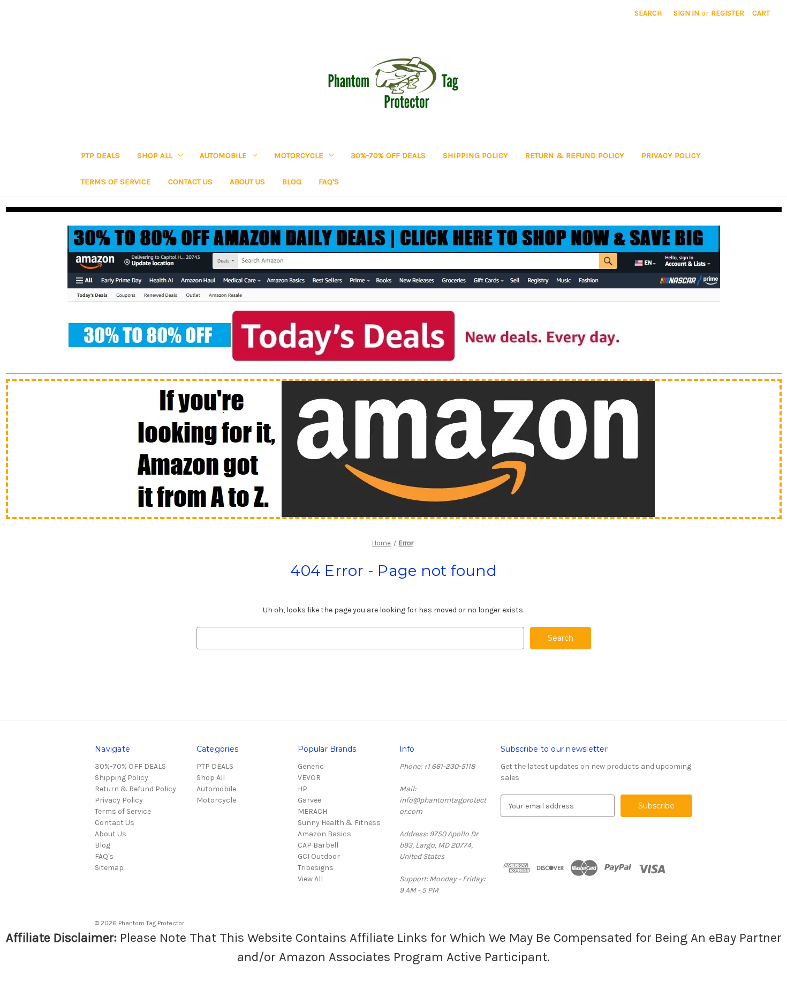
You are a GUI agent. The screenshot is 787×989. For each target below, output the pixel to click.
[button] (394, 294)
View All (310, 878)
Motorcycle (298, 155)
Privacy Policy (671, 155)
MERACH (312, 811)
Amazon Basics (324, 833)
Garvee (309, 800)
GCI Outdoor (319, 856)
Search (648, 13)
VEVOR (309, 777)
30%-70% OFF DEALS (388, 155)
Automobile (223, 155)
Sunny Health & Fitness (339, 822)
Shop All (154, 155)
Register (727, 13)
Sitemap (109, 867)
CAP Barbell (318, 845)
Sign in (686, 13)
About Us (247, 181)
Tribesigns (316, 867)
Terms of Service (116, 181)
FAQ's (329, 181)
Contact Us (190, 181)
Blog (291, 181)
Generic (311, 766)
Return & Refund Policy (574, 155)
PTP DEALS (100, 155)
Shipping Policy (475, 155)
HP (302, 788)
